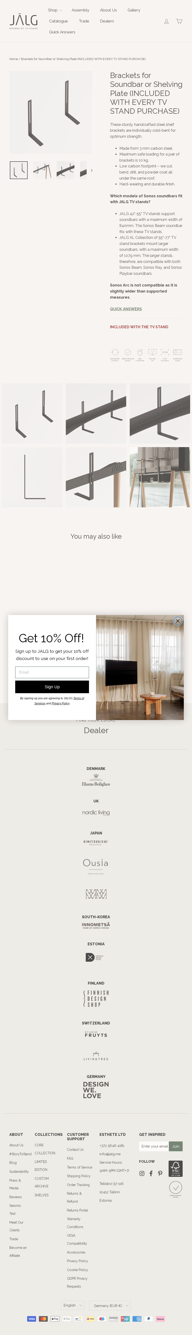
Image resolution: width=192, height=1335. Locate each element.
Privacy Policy (60, 703)
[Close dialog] (178, 621)
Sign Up (52, 687)
